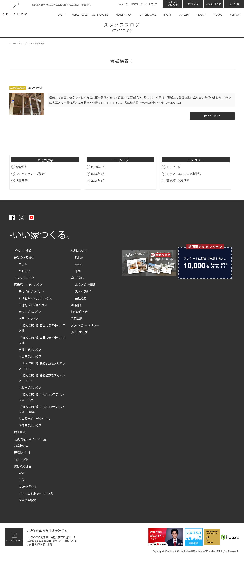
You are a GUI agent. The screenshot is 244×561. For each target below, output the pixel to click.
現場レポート (22, 453)
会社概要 (80, 298)
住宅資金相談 (27, 500)
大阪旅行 (22, 180)
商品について (79, 251)
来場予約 (172, 4)
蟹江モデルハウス (30, 425)
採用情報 (234, 4)
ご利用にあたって (134, 4)
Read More (212, 116)
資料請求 (193, 4)
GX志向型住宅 (28, 487)
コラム (23, 264)
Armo (78, 264)
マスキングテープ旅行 (30, 174)
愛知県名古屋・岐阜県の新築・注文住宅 (186, 551)
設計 (21, 473)
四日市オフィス (29, 319)
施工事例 (20, 432)
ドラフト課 (173, 167)
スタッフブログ (24, 43)
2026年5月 (98, 174)
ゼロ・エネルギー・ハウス (36, 493)
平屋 (78, 271)
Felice (79, 258)
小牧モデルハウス (30, 388)
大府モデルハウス (30, 312)
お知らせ (24, 271)
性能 (21, 480)
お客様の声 (21, 446)
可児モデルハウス (30, 357)
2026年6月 (98, 167)
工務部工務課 (17, 88)
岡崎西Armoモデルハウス (35, 298)
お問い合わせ (213, 4)
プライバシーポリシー (84, 325)
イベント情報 (22, 251)
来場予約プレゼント (31, 291)
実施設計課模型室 (177, 180)
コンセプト (21, 459)
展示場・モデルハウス (28, 285)
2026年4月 (98, 180)
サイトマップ (150, 4)
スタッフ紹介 (83, 291)
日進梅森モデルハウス (33, 305)
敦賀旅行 (22, 167)
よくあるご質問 (85, 285)
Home (121, 4)
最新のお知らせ (24, 258)
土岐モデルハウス (30, 350)
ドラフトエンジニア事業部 (183, 174)
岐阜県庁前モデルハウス (34, 419)
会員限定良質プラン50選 (30, 439)
